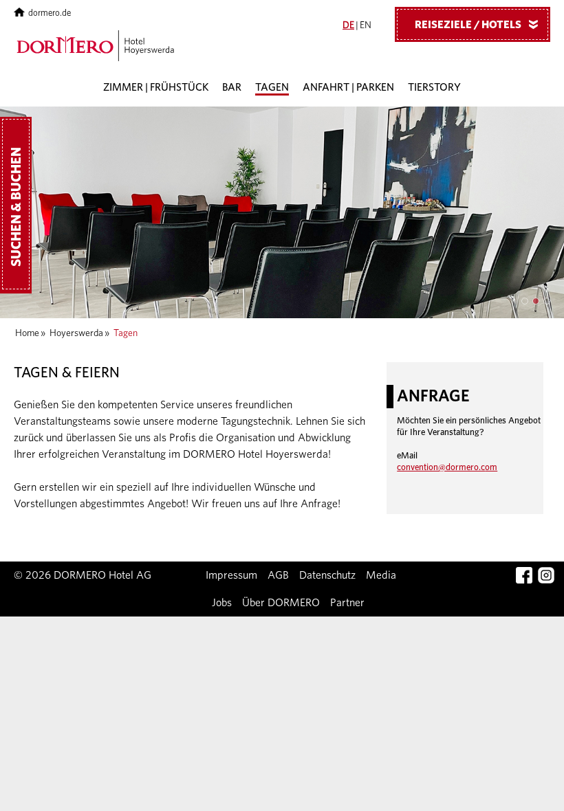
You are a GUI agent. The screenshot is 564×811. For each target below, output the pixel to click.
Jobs (222, 602)
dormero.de (49, 13)
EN (365, 25)
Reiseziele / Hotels (479, 24)
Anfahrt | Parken (348, 87)
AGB (278, 575)
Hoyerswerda (76, 333)
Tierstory (434, 87)
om (447, 467)
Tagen (272, 87)
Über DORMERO (281, 602)
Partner (347, 602)
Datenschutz (327, 575)
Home (27, 333)
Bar (231, 87)
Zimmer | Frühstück (155, 87)
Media (381, 575)
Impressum (231, 575)
